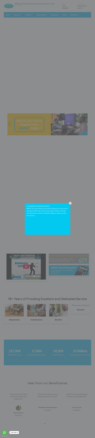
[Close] (70, 203)
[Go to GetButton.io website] (4, 436)
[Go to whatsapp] (4, 432)
